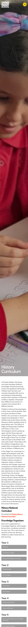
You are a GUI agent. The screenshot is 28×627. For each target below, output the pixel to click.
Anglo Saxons (6, 592)
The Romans (6, 586)
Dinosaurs (5, 547)
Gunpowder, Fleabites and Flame (12, 558)
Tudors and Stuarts (8, 608)
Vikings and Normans (8, 602)
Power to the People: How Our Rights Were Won (13, 619)
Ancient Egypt (6, 575)
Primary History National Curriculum (12, 515)
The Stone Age (7, 569)
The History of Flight (8, 553)
